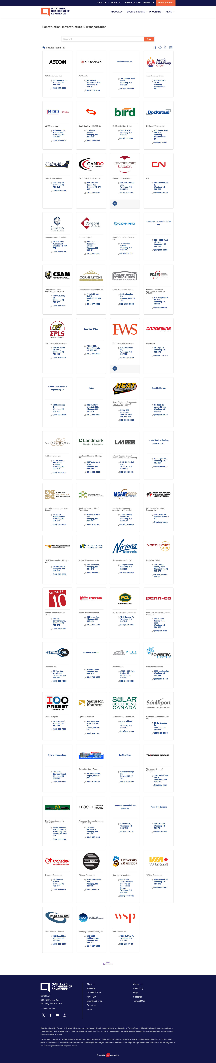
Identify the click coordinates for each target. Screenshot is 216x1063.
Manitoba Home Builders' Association (89, 509)
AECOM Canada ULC (53, 76)
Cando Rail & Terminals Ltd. (90, 178)
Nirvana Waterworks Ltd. (122, 560)
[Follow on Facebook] (51, 1015)
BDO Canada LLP (52, 126)
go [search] (150, 39)
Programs (155, 12)
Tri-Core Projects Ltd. (87, 875)
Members (115, 3)
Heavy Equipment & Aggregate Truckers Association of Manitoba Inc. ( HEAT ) (124, 404)
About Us (101, 3)
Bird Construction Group (122, 126)
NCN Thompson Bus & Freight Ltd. (57, 561)
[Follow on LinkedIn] (57, 1015)
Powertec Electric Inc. (154, 667)
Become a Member (165, 3)
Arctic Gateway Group (155, 76)
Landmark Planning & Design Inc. (90, 457)
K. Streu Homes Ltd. (53, 456)
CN (147, 178)
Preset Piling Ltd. (51, 717)
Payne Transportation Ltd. (89, 613)
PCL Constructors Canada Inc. (124, 613)
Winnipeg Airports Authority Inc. (91, 932)
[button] (43, 48)
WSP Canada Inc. (119, 932)
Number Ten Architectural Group (55, 613)
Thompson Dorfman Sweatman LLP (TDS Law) (91, 822)
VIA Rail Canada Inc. (154, 875)
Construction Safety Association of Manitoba (54, 290)
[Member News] (114, 205)
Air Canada (83, 76)
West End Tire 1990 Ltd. (54, 932)
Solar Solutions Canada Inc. (123, 717)
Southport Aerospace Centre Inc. (157, 717)
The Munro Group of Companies (154, 770)
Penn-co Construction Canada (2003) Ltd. (158, 613)
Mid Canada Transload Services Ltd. (155, 509)
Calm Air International (53, 178)
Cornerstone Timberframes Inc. (91, 290)
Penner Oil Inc (50, 667)
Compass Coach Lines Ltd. (55, 237)
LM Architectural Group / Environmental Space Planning (124, 457)
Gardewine (150, 343)
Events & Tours (136, 12)
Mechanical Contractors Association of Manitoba (121, 509)
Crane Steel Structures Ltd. (123, 290)
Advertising (138, 988)
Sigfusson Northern (86, 717)
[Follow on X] (43, 1015)
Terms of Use (139, 1001)
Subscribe (137, 997)
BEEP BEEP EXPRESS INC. (90, 126)
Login (135, 993)
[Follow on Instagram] (65, 1015)
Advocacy (116, 12)
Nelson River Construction (89, 560)
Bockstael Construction (155, 126)
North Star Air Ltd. (153, 560)
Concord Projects (85, 237)
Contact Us (148, 3)
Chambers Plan (132, 3)
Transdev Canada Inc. (53, 875)
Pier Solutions (117, 667)
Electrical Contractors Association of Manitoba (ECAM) (155, 291)
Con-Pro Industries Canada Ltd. (123, 238)
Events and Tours (94, 1001)
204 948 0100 (48, 1009)
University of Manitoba (121, 875)
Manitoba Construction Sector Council (56, 509)
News (169, 12)
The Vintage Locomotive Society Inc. (54, 822)
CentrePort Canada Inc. (121, 178)
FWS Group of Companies (122, 343)
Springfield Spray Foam (88, 769)
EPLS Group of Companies (55, 343)
